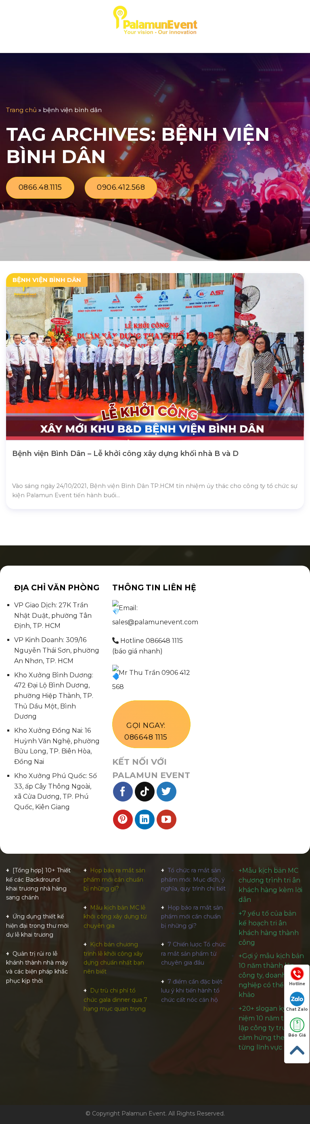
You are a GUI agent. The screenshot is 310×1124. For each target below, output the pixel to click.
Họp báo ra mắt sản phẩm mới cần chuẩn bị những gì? (114, 879)
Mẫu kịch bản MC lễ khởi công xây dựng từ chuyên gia (115, 916)
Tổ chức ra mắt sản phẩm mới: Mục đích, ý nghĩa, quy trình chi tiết (193, 879)
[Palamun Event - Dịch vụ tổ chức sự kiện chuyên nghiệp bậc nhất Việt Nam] (155, 20)
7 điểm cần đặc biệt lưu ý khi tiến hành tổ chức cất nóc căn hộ (191, 990)
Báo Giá (297, 1035)
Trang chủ (21, 110)
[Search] (301, 20)
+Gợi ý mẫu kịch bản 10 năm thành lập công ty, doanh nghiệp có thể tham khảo (271, 975)
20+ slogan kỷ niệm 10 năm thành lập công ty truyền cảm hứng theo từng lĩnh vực (270, 1028)
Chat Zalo (297, 1009)
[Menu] (11, 20)
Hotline (297, 983)
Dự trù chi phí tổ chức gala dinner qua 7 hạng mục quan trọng (115, 999)
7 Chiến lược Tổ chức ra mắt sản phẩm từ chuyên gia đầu (193, 953)
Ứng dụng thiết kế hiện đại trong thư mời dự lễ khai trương (37, 925)
